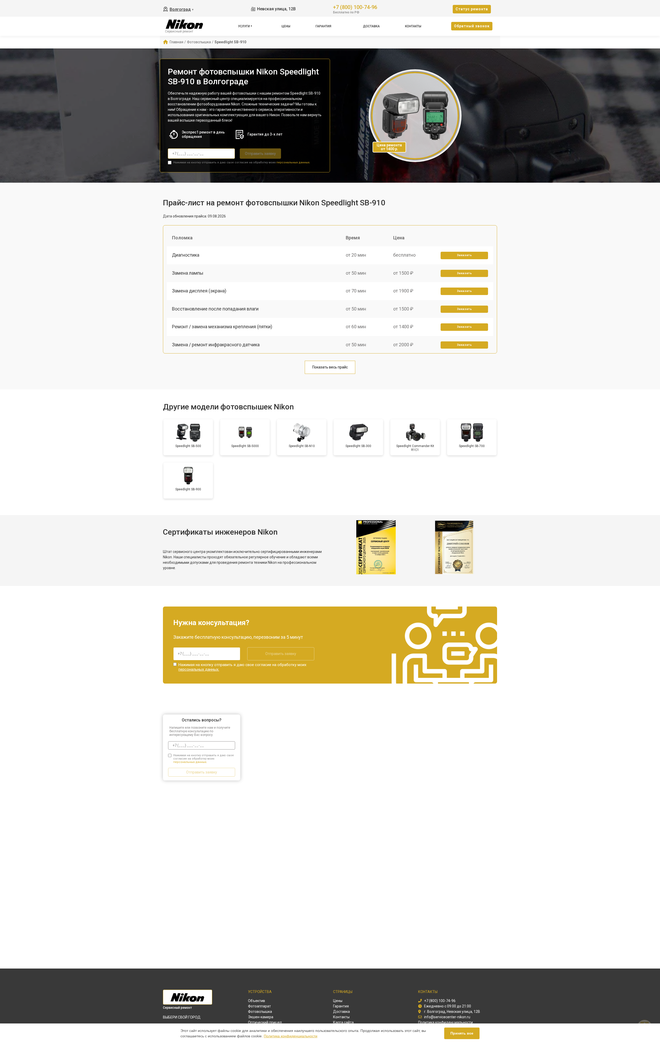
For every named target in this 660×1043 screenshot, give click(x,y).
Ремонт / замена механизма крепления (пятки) (222, 326)
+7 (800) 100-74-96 (355, 7)
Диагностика (185, 255)
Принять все (461, 1033)
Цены (286, 26)
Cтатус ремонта (472, 9)
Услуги (244, 26)
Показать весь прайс (330, 367)
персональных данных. (293, 162)
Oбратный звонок (472, 26)
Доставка (371, 26)
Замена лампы (187, 273)
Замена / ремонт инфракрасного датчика (216, 344)
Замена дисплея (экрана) (199, 290)
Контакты (413, 26)
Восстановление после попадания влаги (215, 309)
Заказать (464, 255)
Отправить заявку (260, 154)
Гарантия (323, 26)
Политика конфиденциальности (290, 1036)
